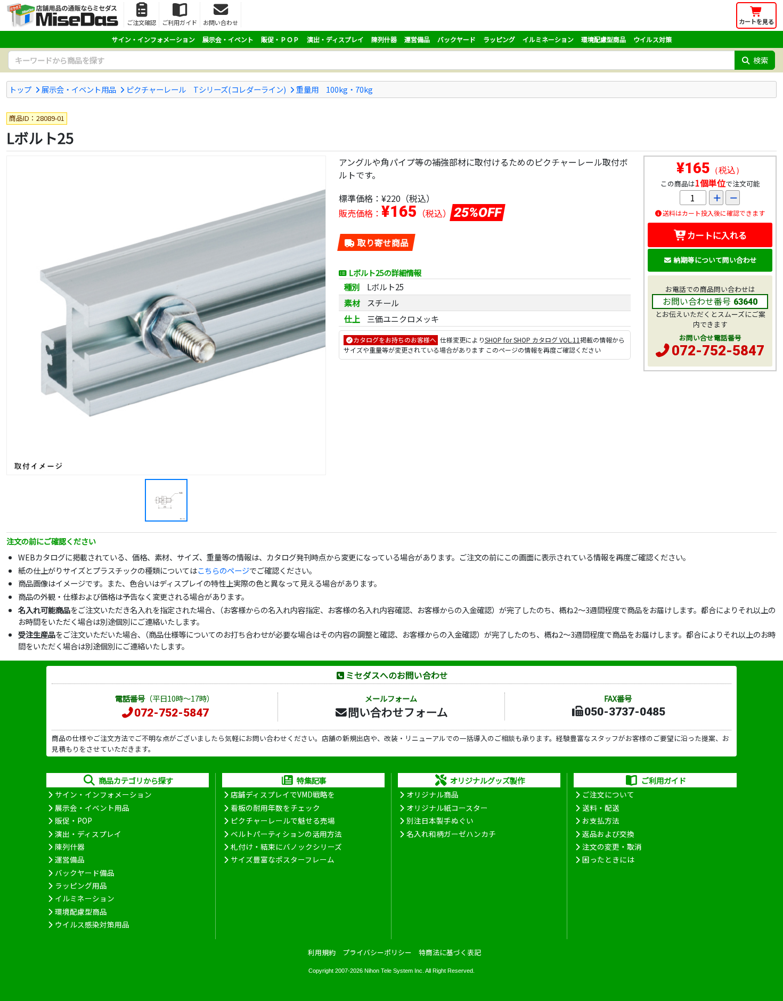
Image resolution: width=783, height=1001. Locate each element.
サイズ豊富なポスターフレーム (283, 859)
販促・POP (73, 820)
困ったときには (608, 859)
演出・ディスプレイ (335, 39)
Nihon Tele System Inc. (394, 970)
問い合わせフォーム (398, 712)
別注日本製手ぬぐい (440, 820)
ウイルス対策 (652, 39)
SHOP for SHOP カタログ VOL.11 (532, 339)
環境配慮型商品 (603, 39)
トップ (20, 89)
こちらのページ (223, 570)
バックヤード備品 (85, 872)
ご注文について (608, 794)
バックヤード (456, 39)
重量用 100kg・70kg (334, 89)
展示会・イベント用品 (79, 89)
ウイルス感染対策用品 (92, 924)
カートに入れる (717, 235)
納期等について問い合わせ (715, 260)
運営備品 (417, 39)
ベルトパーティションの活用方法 (286, 833)
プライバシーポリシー (377, 952)
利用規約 (322, 952)
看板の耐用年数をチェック (275, 807)
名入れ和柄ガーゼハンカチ (451, 833)
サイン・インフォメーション (153, 39)
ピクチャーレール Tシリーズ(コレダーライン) (206, 89)
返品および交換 (608, 833)
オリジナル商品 (432, 794)
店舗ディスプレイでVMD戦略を (283, 794)
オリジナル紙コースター (447, 807)
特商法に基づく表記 (450, 952)
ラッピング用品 (81, 885)
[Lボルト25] (166, 315)
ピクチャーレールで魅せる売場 (283, 820)
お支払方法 (600, 820)
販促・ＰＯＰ (280, 39)
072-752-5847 (718, 351)
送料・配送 (600, 807)
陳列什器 (384, 39)
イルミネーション (548, 39)
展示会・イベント (228, 39)
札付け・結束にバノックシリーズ (286, 846)
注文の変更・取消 (612, 846)
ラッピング (499, 39)
